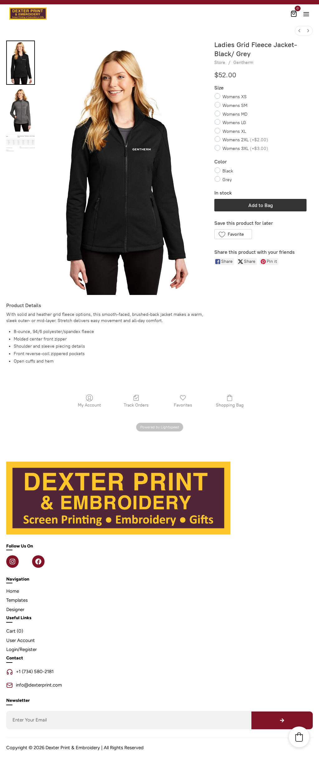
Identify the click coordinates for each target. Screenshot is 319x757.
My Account (89, 405)
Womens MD (235, 114)
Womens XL (234, 131)
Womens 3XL (245, 148)
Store (219, 62)
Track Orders (136, 405)
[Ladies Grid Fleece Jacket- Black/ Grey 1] (20, 109)
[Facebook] (38, 561)
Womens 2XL (245, 139)
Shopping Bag (230, 405)
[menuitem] (299, 30)
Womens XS (234, 96)
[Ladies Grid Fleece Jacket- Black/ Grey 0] (20, 63)
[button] (233, 234)
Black (227, 171)
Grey (227, 179)
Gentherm (243, 62)
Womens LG (234, 122)
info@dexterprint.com (39, 685)
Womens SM (234, 105)
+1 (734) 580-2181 (35, 671)
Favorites (183, 405)
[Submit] (282, 720)
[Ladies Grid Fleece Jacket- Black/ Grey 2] (20, 143)
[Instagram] (12, 561)
